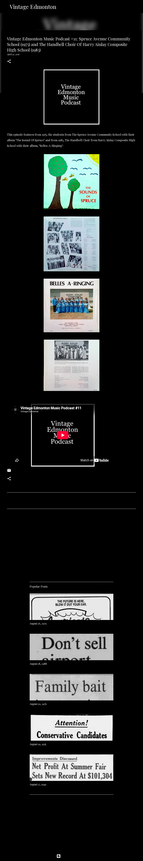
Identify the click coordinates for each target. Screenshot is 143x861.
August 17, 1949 (38, 784)
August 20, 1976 (38, 704)
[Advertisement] (71, 544)
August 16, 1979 (38, 623)
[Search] (61, 6)
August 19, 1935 (38, 744)
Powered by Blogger (73, 856)
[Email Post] (9, 471)
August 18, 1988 (38, 663)
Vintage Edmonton (33, 6)
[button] (9, 61)
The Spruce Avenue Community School (96, 134)
